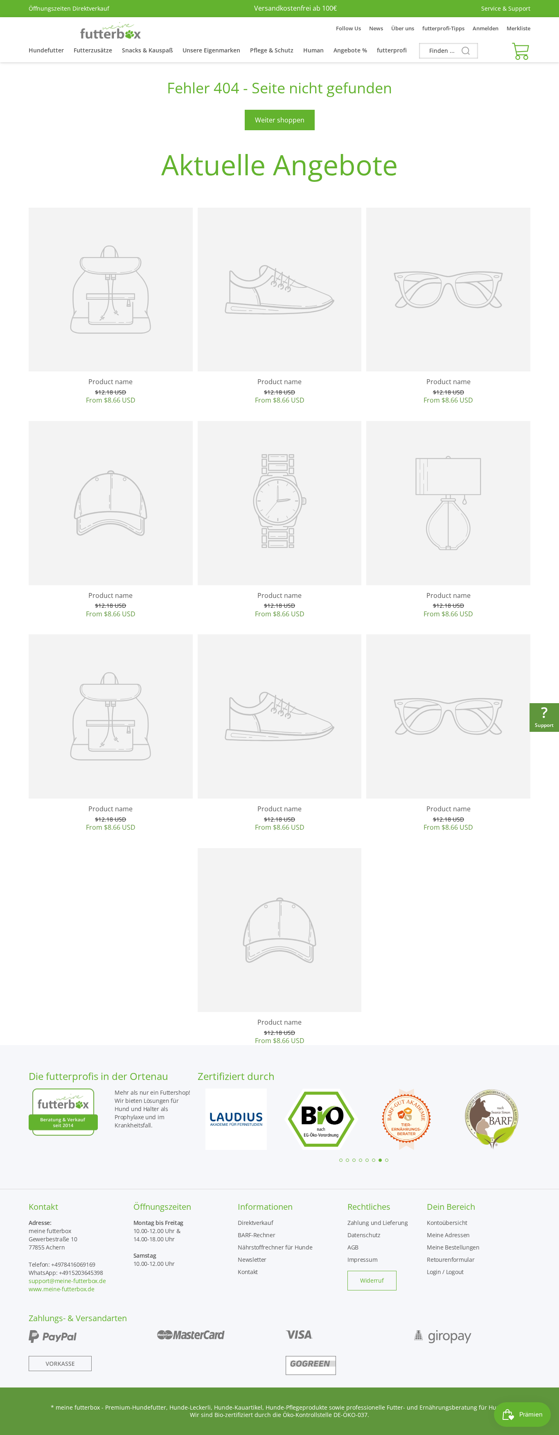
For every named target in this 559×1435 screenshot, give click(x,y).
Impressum (362, 1259)
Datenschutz (364, 1235)
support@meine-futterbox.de (67, 1281)
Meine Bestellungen (453, 1247)
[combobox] (448, 51)
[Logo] (110, 28)
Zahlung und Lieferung (377, 1223)
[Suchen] (462, 51)
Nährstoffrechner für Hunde (275, 1247)
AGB (352, 1247)
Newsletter (252, 1259)
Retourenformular (450, 1259)
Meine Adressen (448, 1235)
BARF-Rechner (256, 1235)
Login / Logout (445, 1272)
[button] (518, 50)
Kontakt (248, 1272)
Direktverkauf (255, 1223)
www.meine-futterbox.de (61, 1289)
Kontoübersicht (447, 1223)
